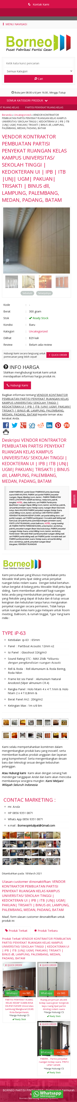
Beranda (7, 114)
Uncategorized (22, 114)
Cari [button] (40, 79)
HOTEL (19, 502)
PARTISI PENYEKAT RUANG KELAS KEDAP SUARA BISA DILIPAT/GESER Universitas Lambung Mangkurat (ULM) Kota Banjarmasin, (19, 1006)
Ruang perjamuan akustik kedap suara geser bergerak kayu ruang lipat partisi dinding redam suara (54, 1004)
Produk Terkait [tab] (17, 930)
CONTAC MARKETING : (29, 799)
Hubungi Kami (18, 385)
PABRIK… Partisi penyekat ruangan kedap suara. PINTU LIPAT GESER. (54, 1061)
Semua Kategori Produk (25, 100)
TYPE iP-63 (14, 633)
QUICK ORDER (59, 354)
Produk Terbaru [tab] (47, 930)
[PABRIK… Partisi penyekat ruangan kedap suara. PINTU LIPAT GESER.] (53, 1038)
